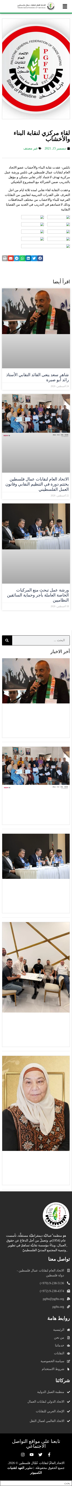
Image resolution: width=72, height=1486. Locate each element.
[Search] (7, 640)
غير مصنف (30, 148)
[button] (65, 6)
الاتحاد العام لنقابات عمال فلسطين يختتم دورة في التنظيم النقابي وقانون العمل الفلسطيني (37, 484)
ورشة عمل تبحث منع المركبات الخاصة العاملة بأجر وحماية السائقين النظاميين (38, 595)
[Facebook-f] (49, 1455)
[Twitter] (40, 1455)
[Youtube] (32, 1455)
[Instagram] (23, 1455)
